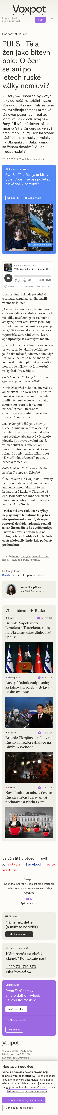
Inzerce (38, 884)
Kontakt (21, 884)
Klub (40, 20)
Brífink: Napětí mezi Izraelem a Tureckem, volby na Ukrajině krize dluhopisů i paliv (28, 630)
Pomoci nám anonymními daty (24, 1100)
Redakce (9, 884)
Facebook (8, 575)
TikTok (50, 864)
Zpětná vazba (29, 903)
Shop (30, 884)
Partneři (49, 884)
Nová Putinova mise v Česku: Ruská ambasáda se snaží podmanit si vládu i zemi (28, 797)
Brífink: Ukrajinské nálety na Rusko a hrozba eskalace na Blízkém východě (28, 742)
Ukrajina (26, 556)
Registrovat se (16, 1009)
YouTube (9, 870)
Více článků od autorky (32, 591)
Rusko (15, 556)
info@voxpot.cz (18, 971)
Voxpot (29, 879)
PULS (26, 169)
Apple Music (34, 198)
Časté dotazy (13, 888)
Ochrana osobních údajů (38, 888)
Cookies (29, 892)
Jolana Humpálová (34, 159)
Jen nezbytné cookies (19, 1108)
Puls (25, 560)
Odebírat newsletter (19, 934)
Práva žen (16, 560)
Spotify (15, 198)
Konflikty (35, 560)
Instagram (15, 864)
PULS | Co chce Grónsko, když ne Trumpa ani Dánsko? (25, 470)
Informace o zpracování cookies (27, 1091)
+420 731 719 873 (21, 967)
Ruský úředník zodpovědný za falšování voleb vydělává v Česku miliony (28, 687)
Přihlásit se (14, 1029)
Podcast (8, 34)
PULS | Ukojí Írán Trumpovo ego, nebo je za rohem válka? (27, 379)
